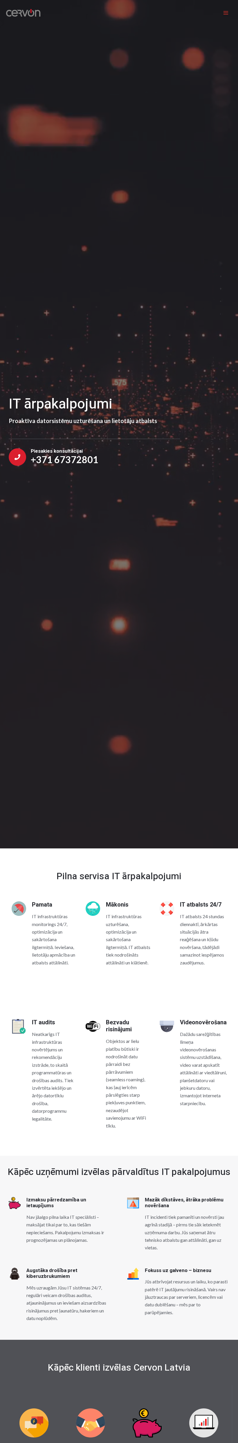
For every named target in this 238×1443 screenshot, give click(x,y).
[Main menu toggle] (225, 12)
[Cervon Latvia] (23, 13)
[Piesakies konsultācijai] (17, 457)
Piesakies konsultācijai (57, 451)
